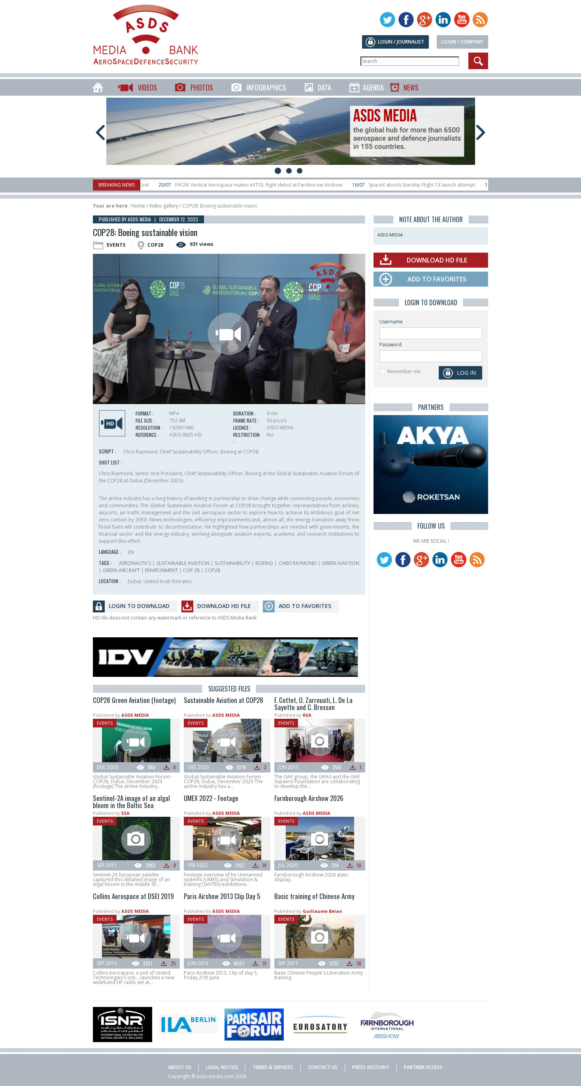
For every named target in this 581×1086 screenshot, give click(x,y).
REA (307, 715)
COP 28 (191, 570)
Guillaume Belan (322, 911)
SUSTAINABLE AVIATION (183, 563)
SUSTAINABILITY (232, 563)
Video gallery (163, 205)
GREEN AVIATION (340, 563)
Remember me (404, 371)
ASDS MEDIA (135, 715)
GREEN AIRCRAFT (121, 570)
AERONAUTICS (135, 563)
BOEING (264, 563)
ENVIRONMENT (161, 570)
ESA (125, 813)
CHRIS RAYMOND (298, 563)
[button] (229, 333)
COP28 (212, 570)
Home (138, 205)
